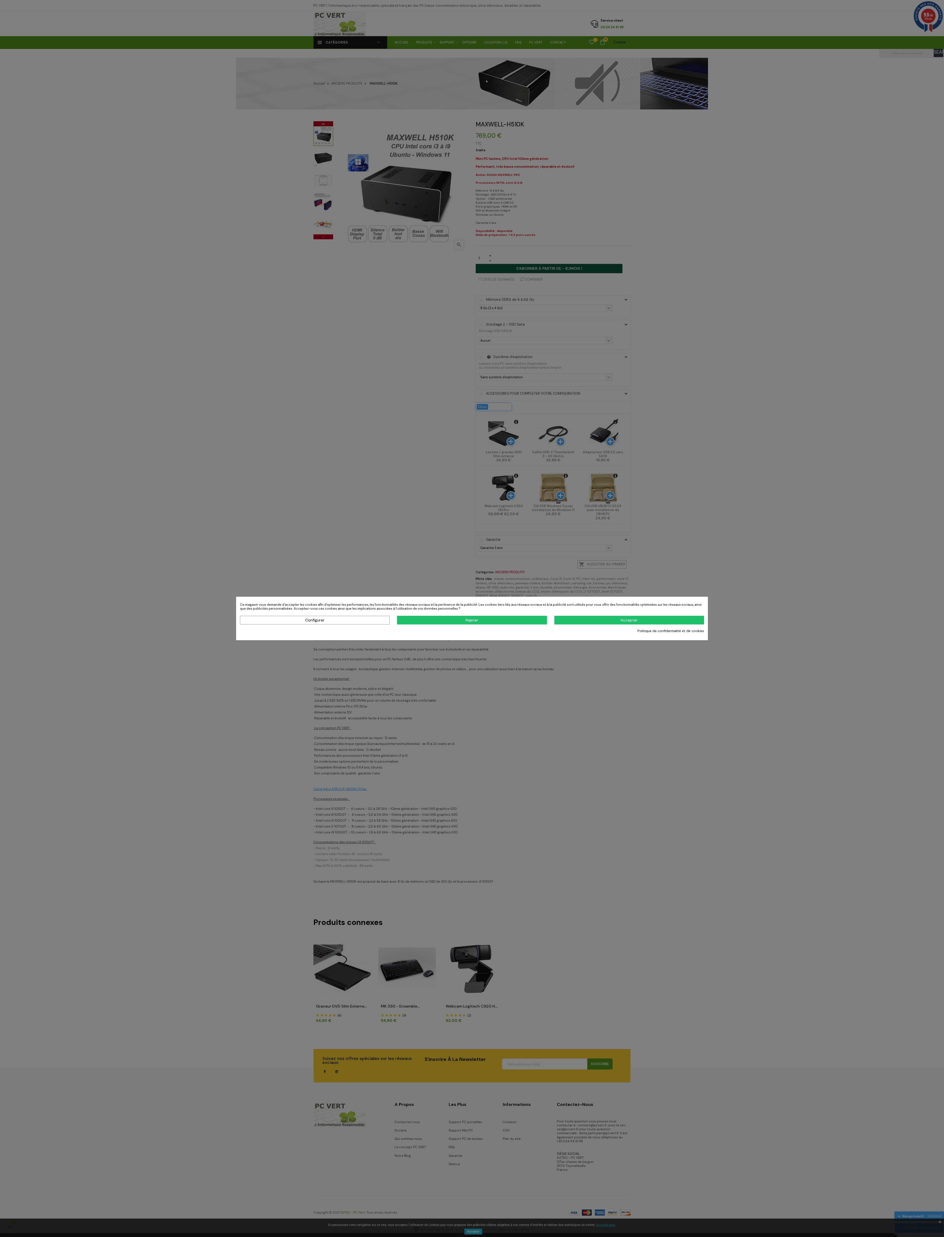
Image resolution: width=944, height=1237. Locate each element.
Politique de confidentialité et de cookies (670, 631)
